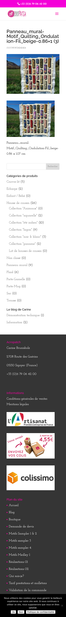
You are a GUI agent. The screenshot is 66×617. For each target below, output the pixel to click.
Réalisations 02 (19, 569)
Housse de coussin (18, 203)
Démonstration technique (23, 315)
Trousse (11, 300)
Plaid (10, 272)
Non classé (14, 258)
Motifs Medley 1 (19, 555)
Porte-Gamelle (16, 279)
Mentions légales (18, 404)
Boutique (15, 519)
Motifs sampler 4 (20, 547)
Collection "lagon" (20, 229)
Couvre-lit (13, 181)
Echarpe (12, 188)
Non (21, 612)
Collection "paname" (22, 244)
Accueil (14, 505)
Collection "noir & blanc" (25, 236)
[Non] (62, 605)
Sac (9, 293)
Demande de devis (21, 526)
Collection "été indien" (23, 222)
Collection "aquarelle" (23, 215)
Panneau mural (17, 265)
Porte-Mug (14, 286)
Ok (13, 612)
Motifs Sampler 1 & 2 (23, 533)
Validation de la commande (27, 590)
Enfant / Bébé (16, 196)
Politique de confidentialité (40, 612)
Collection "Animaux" (23, 208)
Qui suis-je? (16, 576)
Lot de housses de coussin (25, 251)
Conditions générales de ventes (27, 398)
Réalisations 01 (18, 562)
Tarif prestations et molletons (28, 583)
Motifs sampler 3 (20, 540)
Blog (12, 512)
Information (14, 322)
